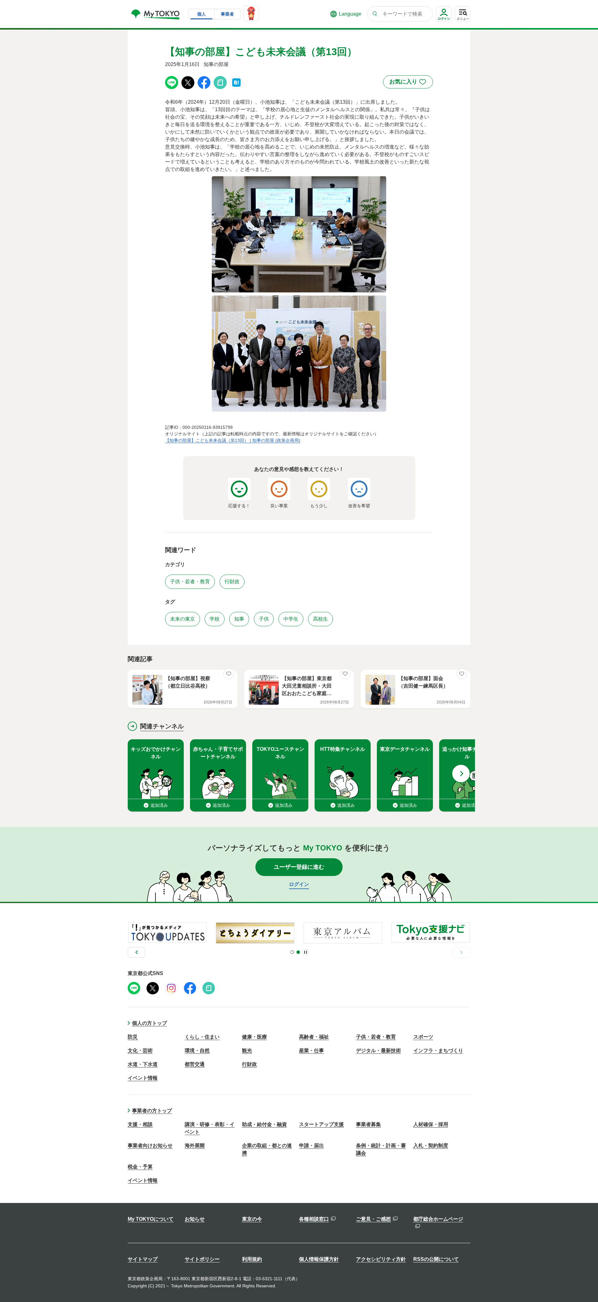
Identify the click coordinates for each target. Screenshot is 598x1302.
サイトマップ (143, 1259)
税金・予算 (140, 1166)
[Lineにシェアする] (171, 82)
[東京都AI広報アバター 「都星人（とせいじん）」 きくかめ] (251, 13)
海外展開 (195, 1145)
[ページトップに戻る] (584, 1285)
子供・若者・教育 (376, 1036)
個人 (201, 14)
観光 (247, 1050)
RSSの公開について (436, 1259)
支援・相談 (140, 1124)
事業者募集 (368, 1124)
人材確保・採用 (430, 1124)
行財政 (249, 1064)
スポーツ (423, 1036)
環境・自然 (197, 1050)
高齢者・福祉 (314, 1036)
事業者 (227, 14)
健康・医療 (254, 1036)
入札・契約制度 (430, 1145)
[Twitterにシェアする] (187, 82)
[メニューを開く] (462, 14)
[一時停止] (305, 952)
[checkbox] (408, 81)
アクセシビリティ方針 (381, 1259)
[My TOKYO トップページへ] (156, 14)
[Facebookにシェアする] (204, 82)
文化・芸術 (140, 1050)
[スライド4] (298, 952)
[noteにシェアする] (220, 82)
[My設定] (444, 21)
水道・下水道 (143, 1064)
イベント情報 (143, 1078)
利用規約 (252, 1259)
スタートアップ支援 (321, 1124)
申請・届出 (311, 1145)
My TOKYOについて (150, 1219)
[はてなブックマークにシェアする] (236, 82)
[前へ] (136, 952)
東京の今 (252, 1219)
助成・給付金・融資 (264, 1124)
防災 (133, 1036)
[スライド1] (292, 952)
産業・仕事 (311, 1050)
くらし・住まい (202, 1036)
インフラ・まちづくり (438, 1050)
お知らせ (195, 1219)
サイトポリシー (202, 1259)
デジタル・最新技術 (378, 1050)
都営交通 (195, 1064)
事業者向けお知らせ (150, 1145)
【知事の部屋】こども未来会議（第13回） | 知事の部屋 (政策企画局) (232, 440)
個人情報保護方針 (319, 1259)
